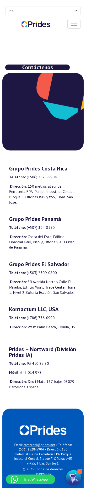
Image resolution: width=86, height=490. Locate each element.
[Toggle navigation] (74, 24)
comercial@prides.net (39, 445)
